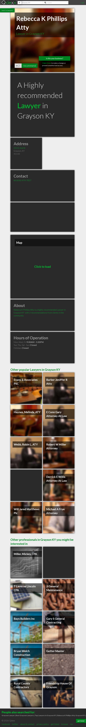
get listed (55, 724)
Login (82, 3)
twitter (15, 724)
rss (71, 724)
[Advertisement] (42, 217)
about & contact (27, 724)
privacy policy (42, 724)
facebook (6, 724)
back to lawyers (7, 10)
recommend (29, 65)
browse (64, 724)
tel (22, 180)
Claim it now (46, 63)
